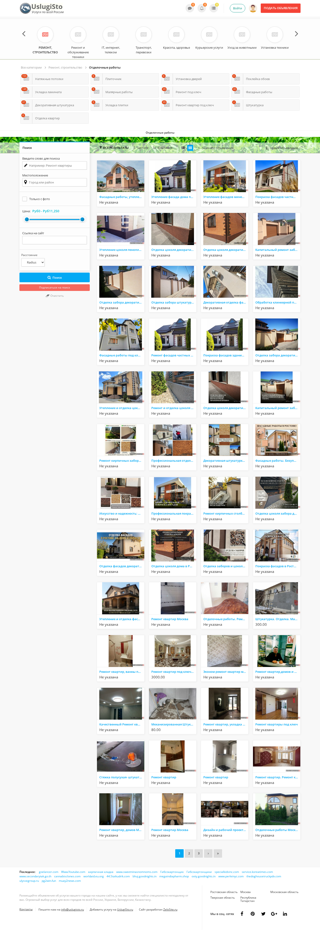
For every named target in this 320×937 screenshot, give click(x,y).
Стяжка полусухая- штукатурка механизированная (121, 777)
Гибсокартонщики (199, 872)
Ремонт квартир (163, 777)
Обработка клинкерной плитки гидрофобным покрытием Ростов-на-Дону (277, 302)
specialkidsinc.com (227, 872)
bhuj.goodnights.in (144, 876)
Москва (245, 892)
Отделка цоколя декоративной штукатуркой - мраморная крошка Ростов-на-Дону (225, 250)
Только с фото (39, 199)
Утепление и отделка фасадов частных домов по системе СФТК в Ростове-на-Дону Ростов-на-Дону (121, 619)
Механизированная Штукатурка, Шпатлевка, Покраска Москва (173, 724)
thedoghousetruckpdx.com (263, 876)
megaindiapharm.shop (174, 876)
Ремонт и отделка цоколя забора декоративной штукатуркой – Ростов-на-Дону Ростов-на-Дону (173, 408)
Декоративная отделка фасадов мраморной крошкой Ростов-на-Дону (225, 302)
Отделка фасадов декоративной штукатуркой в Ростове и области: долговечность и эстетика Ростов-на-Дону (121, 566)
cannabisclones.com (67, 876)
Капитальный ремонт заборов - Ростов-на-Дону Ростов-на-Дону (277, 408)
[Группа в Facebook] (242, 914)
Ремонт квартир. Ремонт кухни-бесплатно (277, 777)
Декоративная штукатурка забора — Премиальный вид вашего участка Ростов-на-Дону (225, 460)
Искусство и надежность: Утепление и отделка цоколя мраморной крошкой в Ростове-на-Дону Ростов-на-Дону (121, 513)
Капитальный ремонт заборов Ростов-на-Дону (277, 250)
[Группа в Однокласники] (263, 914)
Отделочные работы (105, 67)
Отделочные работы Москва (277, 830)
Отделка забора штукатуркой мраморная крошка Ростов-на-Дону (173, 302)
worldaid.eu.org (93, 876)
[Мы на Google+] (285, 914)
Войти (237, 8)
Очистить (57, 296)
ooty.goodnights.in (204, 876)
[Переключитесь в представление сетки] (190, 148)
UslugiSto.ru (125, 909)
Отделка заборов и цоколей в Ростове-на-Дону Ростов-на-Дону (225, 566)
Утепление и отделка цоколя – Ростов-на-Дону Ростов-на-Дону (121, 408)
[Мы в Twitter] (274, 914)
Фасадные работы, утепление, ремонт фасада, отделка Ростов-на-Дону (121, 197)
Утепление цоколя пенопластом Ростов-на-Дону (121, 250)
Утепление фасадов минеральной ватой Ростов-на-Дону (225, 197)
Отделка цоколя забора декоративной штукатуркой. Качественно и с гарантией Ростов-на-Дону (277, 513)
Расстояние (29, 255)
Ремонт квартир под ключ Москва (173, 672)
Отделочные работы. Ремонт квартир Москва (225, 619)
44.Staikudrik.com (118, 876)
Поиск (57, 277)
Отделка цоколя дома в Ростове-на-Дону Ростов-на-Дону (173, 566)
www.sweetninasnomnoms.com (136, 872)
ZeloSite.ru (170, 909)
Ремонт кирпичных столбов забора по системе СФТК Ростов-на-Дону (225, 513)
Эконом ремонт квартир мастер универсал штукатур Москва (225, 672)
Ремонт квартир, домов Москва (121, 830)
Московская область (284, 892)
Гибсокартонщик (172, 872)
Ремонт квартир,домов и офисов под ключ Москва (277, 672)
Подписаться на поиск (54, 287)
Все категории (31, 67)
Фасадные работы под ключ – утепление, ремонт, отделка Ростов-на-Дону (121, 355)
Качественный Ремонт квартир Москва (121, 724)
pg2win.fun (49, 881)
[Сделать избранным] (140, 202)
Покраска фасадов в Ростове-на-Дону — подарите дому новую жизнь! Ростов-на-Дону (277, 566)
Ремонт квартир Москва (169, 619)
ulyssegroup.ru (29, 881)
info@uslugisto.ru (72, 909)
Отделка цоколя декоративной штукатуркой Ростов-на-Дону (173, 250)
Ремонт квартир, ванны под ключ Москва (121, 672)
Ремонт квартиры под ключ (276, 724)
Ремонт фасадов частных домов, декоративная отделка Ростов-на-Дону (173, 355)
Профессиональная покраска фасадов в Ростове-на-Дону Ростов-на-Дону (173, 513)
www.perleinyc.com (231, 876)
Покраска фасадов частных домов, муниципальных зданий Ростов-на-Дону (277, 197)
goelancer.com (48, 872)
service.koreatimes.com (257, 872)
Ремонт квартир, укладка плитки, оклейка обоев (225, 724)
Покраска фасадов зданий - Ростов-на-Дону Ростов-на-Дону (225, 355)
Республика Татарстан (248, 899)
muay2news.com (70, 881)
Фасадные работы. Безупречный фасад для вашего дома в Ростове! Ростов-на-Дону (277, 460)
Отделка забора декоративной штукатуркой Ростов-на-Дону (121, 302)
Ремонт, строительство (65, 67)
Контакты (26, 909)
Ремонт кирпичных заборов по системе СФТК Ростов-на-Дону (121, 460)
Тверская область (222, 898)
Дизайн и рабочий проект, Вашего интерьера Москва (225, 830)
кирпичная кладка (100, 872)
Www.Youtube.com (73, 872)
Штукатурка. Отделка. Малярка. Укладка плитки (277, 619)
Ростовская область (224, 892)
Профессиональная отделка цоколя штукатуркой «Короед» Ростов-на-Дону (173, 460)
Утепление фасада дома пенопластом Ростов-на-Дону (173, 197)
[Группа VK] (252, 914)
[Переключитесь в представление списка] (183, 148)
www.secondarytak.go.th (35, 876)
